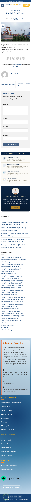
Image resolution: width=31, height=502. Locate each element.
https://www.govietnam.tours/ (10, 266)
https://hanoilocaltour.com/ (9, 318)
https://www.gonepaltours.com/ (11, 288)
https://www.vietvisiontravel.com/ (11, 276)
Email (5, 127)
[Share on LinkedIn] (23, 58)
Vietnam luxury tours (7, 325)
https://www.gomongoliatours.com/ (12, 313)
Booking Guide (6, 444)
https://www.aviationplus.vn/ (10, 309)
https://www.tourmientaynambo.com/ (12, 304)
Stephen (15, 19)
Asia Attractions (8, 469)
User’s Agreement (8, 430)
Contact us (15, 207)
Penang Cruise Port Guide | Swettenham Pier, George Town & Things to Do (14, 246)
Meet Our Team (7, 410)
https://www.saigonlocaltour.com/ (11, 320)
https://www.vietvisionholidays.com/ (12, 290)
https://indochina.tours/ (8, 274)
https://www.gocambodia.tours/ (11, 269)
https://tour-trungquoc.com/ (9, 330)
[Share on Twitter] (13, 58)
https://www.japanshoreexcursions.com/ (13, 259)
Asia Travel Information (9, 466)
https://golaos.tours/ (7, 271)
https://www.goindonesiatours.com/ (12, 281)
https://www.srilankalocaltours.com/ (12, 285)
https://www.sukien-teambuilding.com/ (13, 297)
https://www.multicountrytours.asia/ (12, 323)
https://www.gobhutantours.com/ (11, 283)
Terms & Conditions (7, 455)
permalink (15, 66)
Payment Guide (6, 448)
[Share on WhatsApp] (7, 58)
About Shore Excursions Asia (11, 402)
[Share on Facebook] (10, 58)
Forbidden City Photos (8, 85)
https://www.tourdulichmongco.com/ (12, 316)
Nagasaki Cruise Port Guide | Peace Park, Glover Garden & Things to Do (14, 223)
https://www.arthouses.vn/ (9, 306)
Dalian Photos (15, 10)
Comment (6, 104)
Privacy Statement (8, 426)
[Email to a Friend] (17, 58)
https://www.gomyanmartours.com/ (12, 264)
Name (5, 118)
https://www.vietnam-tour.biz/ (10, 278)
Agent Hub (5, 418)
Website (5, 135)
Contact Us (5, 422)
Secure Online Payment (8, 451)
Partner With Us (7, 414)
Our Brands (6, 406)
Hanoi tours (5, 327)
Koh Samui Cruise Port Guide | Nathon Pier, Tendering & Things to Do (15, 235)
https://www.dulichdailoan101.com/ (12, 302)
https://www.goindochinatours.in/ (11, 262)
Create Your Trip (6, 440)
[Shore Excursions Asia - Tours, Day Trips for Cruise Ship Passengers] (14, 5)
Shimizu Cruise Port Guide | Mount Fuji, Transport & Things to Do (13, 229)
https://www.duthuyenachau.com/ (11, 257)
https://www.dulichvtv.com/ (9, 292)
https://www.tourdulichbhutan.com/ (12, 299)
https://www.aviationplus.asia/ (10, 311)
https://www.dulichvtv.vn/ (9, 295)
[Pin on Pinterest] (20, 58)
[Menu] (2, 5)
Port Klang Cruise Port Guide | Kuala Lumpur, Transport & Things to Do (12, 240)
